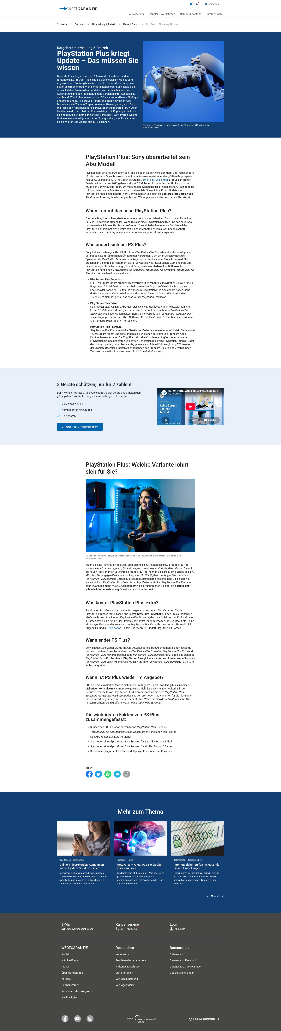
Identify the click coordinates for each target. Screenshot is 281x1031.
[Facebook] (89, 774)
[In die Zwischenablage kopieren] (126, 774)
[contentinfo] (204, 1020)
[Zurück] (207, 895)
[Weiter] (223, 895)
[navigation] (140, 926)
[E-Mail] (117, 774)
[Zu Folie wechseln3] (218, 896)
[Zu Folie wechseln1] (212, 896)
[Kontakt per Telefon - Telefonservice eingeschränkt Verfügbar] (197, 4)
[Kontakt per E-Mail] (191, 4)
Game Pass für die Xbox (154, 179)
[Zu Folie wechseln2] (215, 896)
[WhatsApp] (107, 774)
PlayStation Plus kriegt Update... (162, 24)
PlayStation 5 (115, 627)
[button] (213, 4)
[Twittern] (98, 774)
